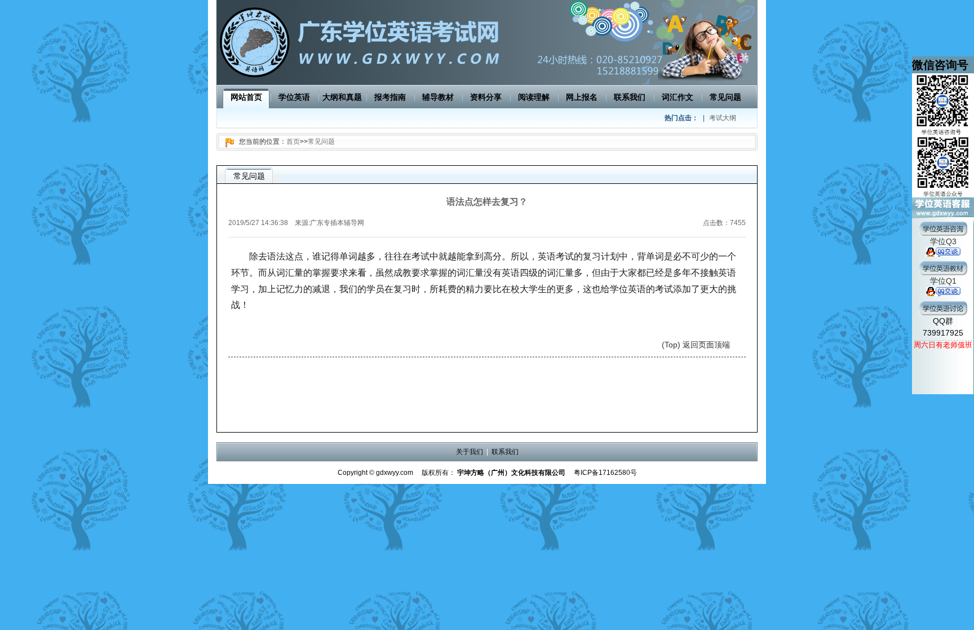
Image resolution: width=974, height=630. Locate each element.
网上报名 (581, 97)
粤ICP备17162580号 (605, 473)
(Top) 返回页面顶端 (696, 344)
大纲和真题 (342, 97)
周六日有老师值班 (943, 345)
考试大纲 (722, 118)
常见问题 (725, 97)
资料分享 (486, 97)
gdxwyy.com (394, 473)
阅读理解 (534, 97)
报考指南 (390, 97)
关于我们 (469, 452)
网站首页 (246, 97)
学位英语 (294, 97)
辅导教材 (438, 97)
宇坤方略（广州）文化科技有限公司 (511, 473)
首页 (293, 142)
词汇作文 (677, 97)
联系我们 (629, 97)
